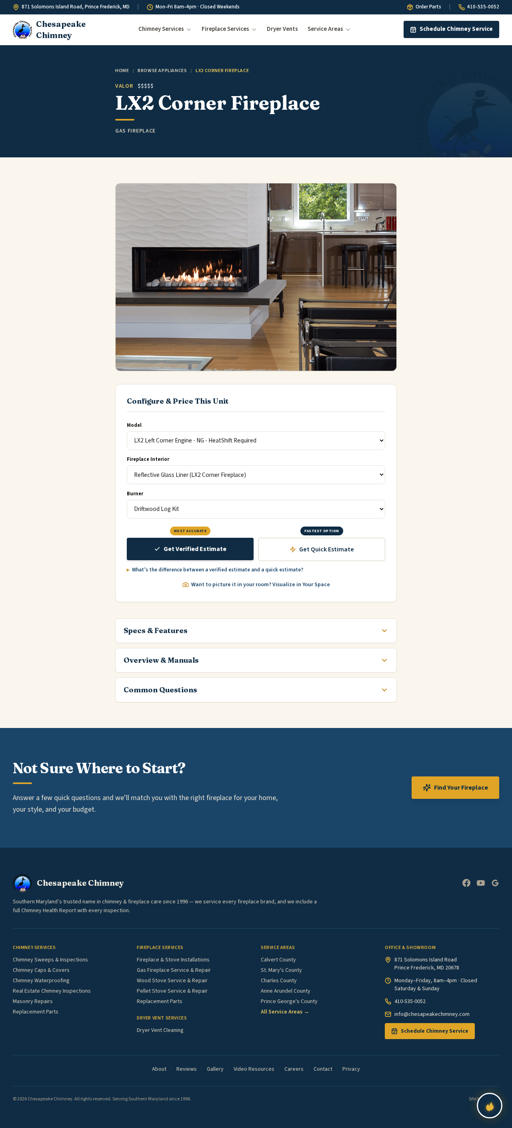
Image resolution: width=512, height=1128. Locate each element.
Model (134, 425)
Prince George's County (289, 1001)
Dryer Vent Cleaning (160, 1030)
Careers (294, 1069)
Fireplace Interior (148, 459)
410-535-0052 (483, 6)
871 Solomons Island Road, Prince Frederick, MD (76, 6)
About (159, 1069)
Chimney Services (161, 29)
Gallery (215, 1069)
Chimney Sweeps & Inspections (50, 960)
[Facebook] (466, 883)
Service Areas (325, 29)
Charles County (279, 981)
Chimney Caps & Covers (41, 970)
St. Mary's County (281, 970)
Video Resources (254, 1069)
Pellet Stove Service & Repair (172, 991)
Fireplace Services (225, 29)
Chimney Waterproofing (41, 981)
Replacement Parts (35, 1012)
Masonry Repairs (33, 1001)
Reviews (186, 1069)
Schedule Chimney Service (456, 29)
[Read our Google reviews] (495, 883)
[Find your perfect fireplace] (489, 1105)
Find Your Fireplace (461, 787)
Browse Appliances (162, 70)
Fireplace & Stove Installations (173, 960)
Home (122, 70)
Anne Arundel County (285, 991)
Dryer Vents (282, 29)
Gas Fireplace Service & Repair (174, 970)
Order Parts (428, 6)
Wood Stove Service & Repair (172, 981)
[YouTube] (481, 883)
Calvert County (278, 960)
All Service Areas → (285, 1012)
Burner (135, 493)
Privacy (351, 1069)
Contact (323, 1069)
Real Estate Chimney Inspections (52, 991)
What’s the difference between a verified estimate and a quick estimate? (217, 569)
